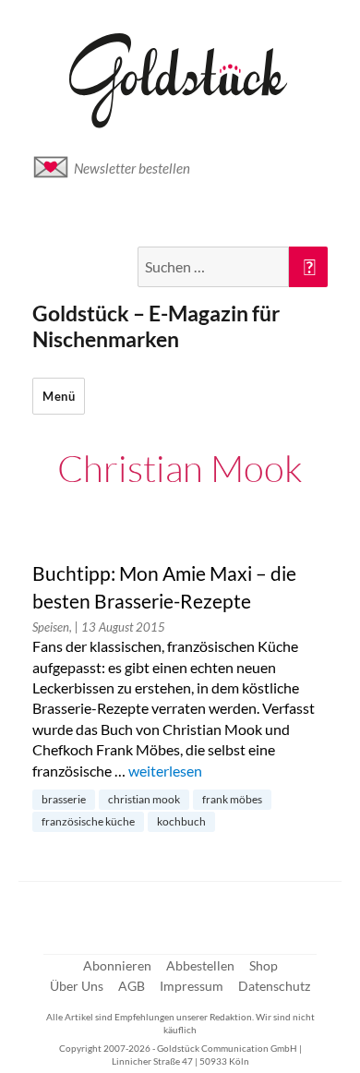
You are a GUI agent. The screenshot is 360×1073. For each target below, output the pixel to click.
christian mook (144, 799)
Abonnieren (117, 965)
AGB (131, 986)
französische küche (88, 821)
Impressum (191, 986)
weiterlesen (165, 770)
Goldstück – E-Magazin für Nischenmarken (156, 326)
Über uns (76, 986)
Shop (263, 965)
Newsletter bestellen (132, 168)
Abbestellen (200, 965)
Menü (58, 396)
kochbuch (181, 821)
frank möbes (232, 799)
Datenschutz (274, 986)
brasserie (64, 799)
